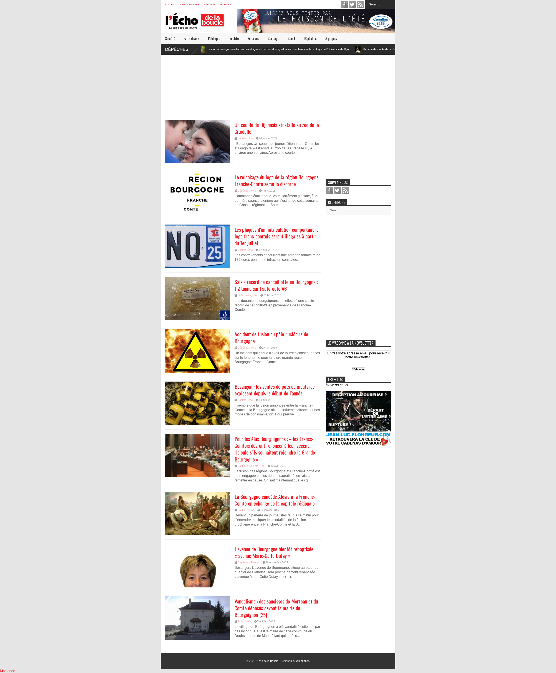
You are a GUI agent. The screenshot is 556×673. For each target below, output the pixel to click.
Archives (225, 4)
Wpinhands (302, 661)
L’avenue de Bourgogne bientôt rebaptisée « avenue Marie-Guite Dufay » (274, 552)
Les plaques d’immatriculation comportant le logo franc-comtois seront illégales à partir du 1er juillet (277, 236)
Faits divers (191, 38)
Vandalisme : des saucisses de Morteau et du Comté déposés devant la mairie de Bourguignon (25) (276, 607)
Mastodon (7, 671)
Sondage (273, 38)
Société (170, 38)
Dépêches (310, 38)
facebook (344, 4)
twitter (352, 4)
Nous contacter (189, 4)
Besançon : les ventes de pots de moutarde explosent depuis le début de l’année (275, 389)
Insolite (234, 38)
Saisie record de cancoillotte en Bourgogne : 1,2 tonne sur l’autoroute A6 (276, 285)
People (255, 562)
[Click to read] (311, 49)
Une (250, 138)
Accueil (170, 4)
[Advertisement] (278, 85)
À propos (209, 4)
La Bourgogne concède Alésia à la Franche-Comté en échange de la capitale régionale (275, 500)
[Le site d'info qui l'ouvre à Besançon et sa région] (201, 26)
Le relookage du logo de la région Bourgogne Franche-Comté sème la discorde (277, 180)
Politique (214, 38)
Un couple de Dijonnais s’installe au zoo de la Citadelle (277, 128)
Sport (291, 38)
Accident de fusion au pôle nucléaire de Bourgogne (271, 337)
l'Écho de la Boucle (267, 661)
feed (360, 4)
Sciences (253, 38)
